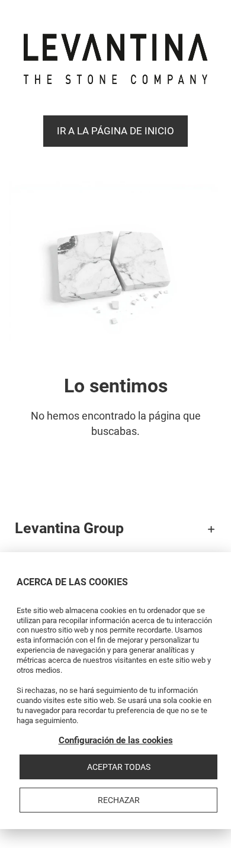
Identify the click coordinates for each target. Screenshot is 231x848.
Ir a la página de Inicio (115, 131)
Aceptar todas (118, 767)
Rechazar (119, 800)
